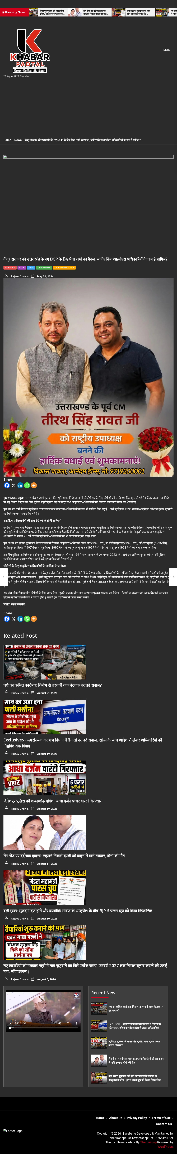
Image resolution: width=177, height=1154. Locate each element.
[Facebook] (7, 485)
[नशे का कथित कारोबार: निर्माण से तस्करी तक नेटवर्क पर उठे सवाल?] (44, 662)
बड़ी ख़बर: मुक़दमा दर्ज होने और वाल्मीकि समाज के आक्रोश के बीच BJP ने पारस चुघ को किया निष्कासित (110, 12)
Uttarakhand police (64, 268)
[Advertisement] (88, 109)
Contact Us (164, 1124)
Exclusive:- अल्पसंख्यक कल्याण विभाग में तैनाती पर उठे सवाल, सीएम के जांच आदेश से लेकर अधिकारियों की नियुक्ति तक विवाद (135, 1026)
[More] (34, 485)
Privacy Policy (137, 1118)
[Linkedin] (20, 485)
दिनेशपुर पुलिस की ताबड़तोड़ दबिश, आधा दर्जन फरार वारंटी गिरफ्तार (52, 801)
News (31, 268)
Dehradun (10, 268)
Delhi (21, 268)
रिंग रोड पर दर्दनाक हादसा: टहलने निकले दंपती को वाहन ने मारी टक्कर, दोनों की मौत (66, 12)
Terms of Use (161, 1118)
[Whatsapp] (27, 485)
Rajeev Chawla (20, 276)
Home (100, 1118)
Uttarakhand (44, 268)
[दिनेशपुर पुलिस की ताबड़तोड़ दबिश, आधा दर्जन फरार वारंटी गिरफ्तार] (44, 778)
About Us (115, 1118)
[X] (14, 485)
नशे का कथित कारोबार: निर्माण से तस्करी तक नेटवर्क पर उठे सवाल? (52, 685)
